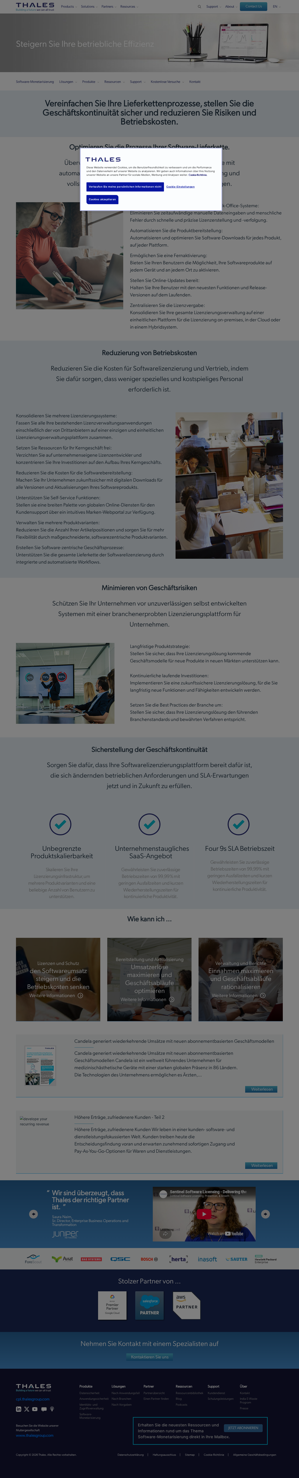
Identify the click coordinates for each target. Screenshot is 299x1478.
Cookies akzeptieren (102, 199)
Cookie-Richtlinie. (198, 175)
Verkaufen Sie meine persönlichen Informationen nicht (125, 186)
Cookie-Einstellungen (180, 186)
